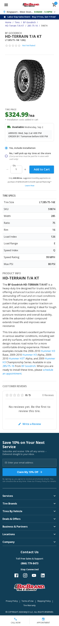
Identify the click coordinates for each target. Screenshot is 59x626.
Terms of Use (28, 601)
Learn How (29, 185)
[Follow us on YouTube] (34, 575)
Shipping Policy (44, 601)
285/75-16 (8, 366)
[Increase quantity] (25, 169)
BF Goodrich (29, 22)
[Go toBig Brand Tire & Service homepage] (31, 5)
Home (8, 22)
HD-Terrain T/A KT (14, 25)
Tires (17, 22)
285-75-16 (32, 25)
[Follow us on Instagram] (25, 575)
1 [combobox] (16, 169)
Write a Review (31, 424)
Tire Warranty (29, 605)
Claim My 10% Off (27, 472)
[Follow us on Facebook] (16, 575)
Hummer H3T (17, 358)
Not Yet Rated (28, 45)
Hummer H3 (48, 351)
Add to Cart (42, 169)
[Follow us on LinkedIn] (42, 575)
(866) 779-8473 (29, 563)
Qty (14, 165)
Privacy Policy (41, 481)
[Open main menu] (6, 4)
